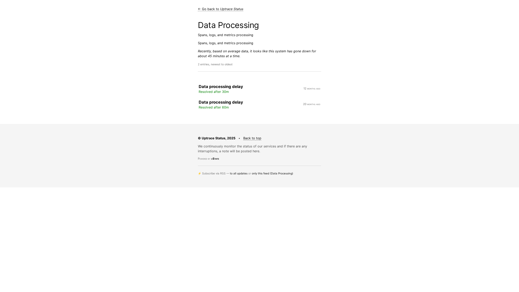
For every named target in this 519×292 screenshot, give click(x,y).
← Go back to (220, 9)
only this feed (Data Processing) (272, 173)
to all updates (239, 173)
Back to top (252, 138)
